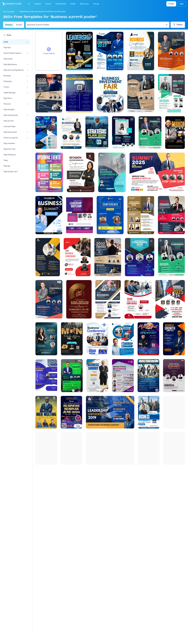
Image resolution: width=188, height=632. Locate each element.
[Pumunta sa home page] (10, 3)
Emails (19, 24)
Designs (9, 24)
